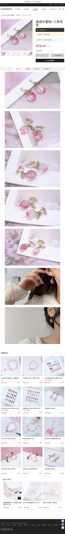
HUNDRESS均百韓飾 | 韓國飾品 (8, 15)
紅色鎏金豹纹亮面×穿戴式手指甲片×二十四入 (10, 409)
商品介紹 (18, 69)
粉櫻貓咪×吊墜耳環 (50, 408)
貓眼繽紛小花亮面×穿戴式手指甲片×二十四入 (32, 409)
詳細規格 (28, 69)
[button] (3, 35)
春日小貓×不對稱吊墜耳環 (30, 469)
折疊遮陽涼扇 (42, 30)
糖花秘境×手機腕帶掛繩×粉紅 (53, 438)
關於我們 (50, 525)
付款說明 (32, 525)
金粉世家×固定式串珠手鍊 (8, 438)
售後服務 (44, 525)
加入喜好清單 (58, 55)
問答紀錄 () (37, 69)
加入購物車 (50, 60)
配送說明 (38, 525)
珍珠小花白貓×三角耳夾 (50, 503)
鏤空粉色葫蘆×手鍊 (28, 438)
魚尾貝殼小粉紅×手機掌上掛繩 (31, 378)
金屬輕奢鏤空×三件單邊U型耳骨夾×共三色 (12, 504)
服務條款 (14, 525)
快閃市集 (8, 525)
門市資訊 (3, 525)
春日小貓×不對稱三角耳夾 (8, 469)
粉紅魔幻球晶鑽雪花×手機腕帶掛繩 (10, 379)
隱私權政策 (26, 525)
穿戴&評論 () (46, 69)
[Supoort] (63, 521)
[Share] (63, 524)
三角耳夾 (18, 15)
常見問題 (56, 525)
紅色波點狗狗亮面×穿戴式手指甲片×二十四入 (53, 379)
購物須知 (20, 525)
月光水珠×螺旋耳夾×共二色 (31, 503)
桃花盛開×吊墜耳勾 (50, 469)
